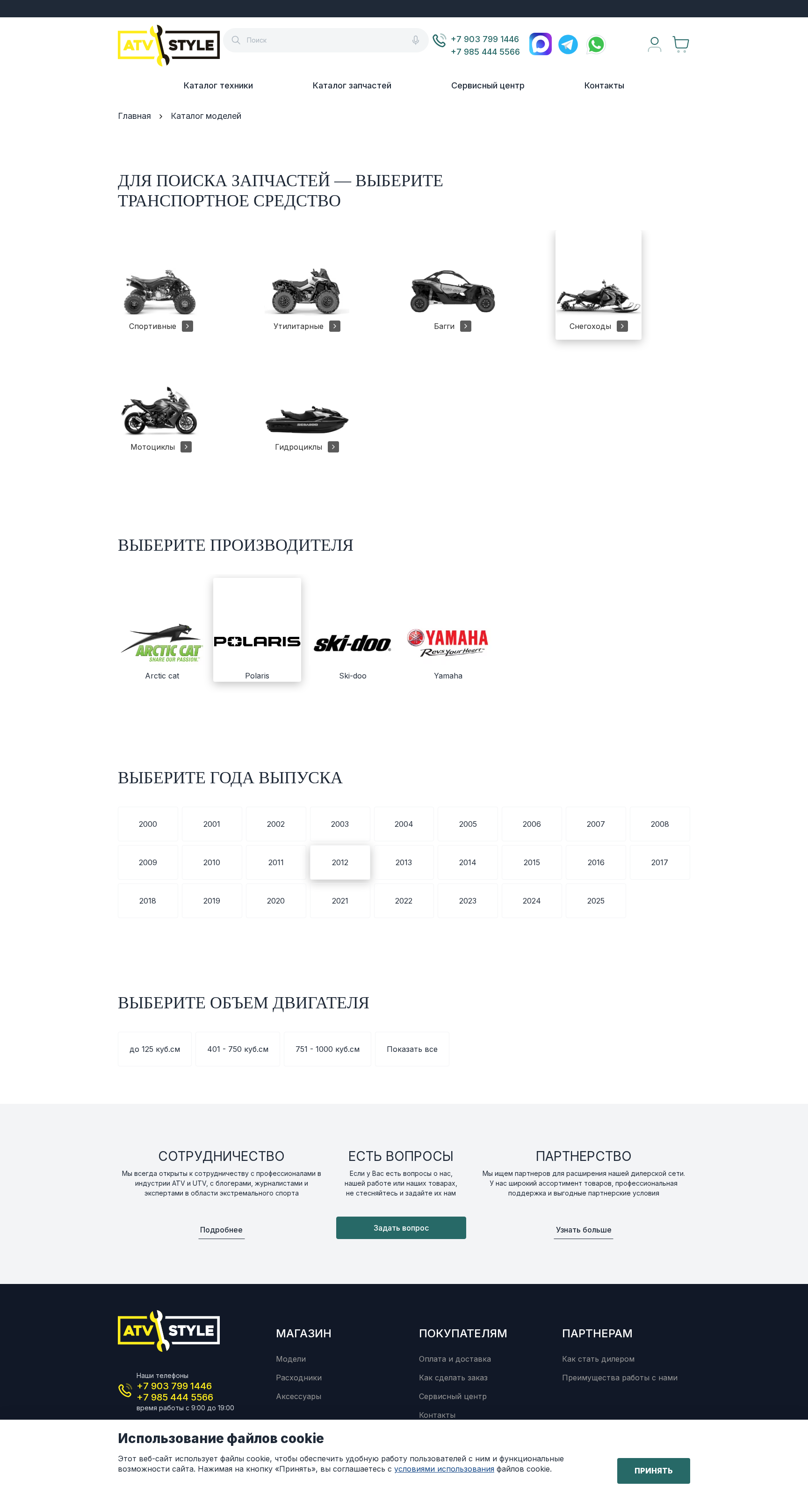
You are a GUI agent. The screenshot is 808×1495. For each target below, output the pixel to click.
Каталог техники (218, 85)
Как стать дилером (598, 1359)
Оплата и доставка (455, 1359)
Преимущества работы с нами (620, 1377)
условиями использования (444, 1468)
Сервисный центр (488, 85)
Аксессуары (298, 1396)
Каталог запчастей (352, 85)
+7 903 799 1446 (485, 39)
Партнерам (597, 1333)
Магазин (304, 1333)
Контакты (604, 85)
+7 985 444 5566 (485, 52)
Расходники (299, 1377)
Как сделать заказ (453, 1377)
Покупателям (463, 1333)
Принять (654, 1470)
